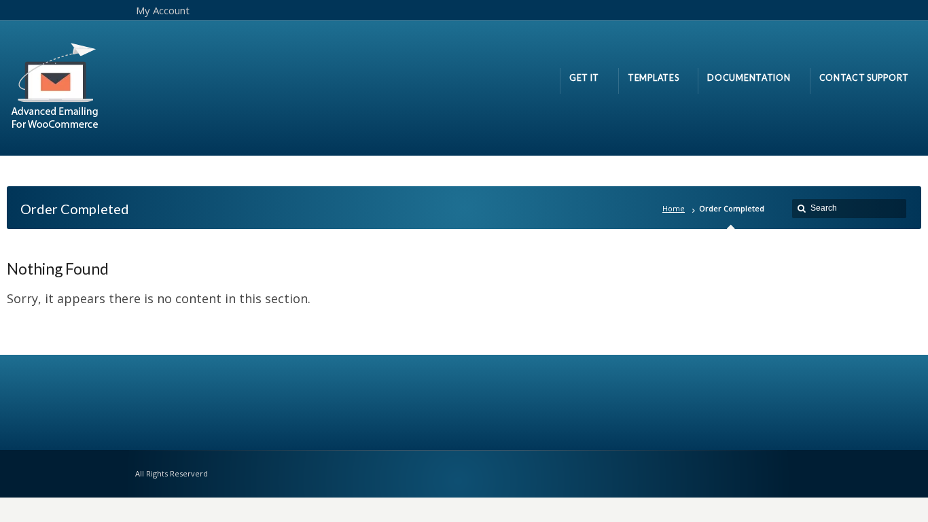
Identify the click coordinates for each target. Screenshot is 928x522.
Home (673, 208)
